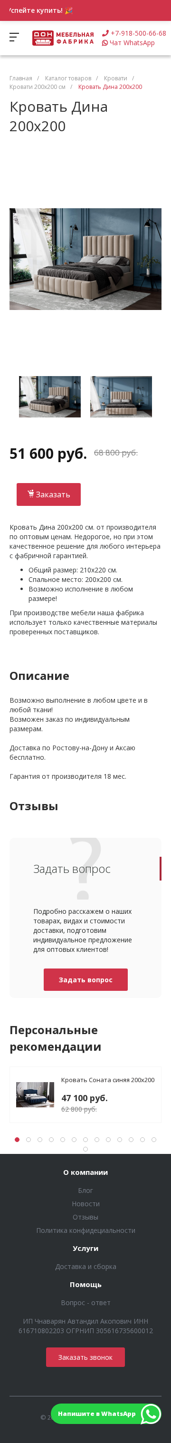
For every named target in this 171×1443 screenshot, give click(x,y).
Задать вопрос (86, 979)
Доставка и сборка (85, 1266)
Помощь (86, 1284)
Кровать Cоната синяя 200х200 (107, 1079)
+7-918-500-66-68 (138, 33)
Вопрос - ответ (86, 1302)
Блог (85, 1190)
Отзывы (85, 1216)
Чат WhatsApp (132, 42)
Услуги (85, 1248)
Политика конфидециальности (85, 1230)
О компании (85, 1172)
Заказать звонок (85, 1357)
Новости (86, 1203)
